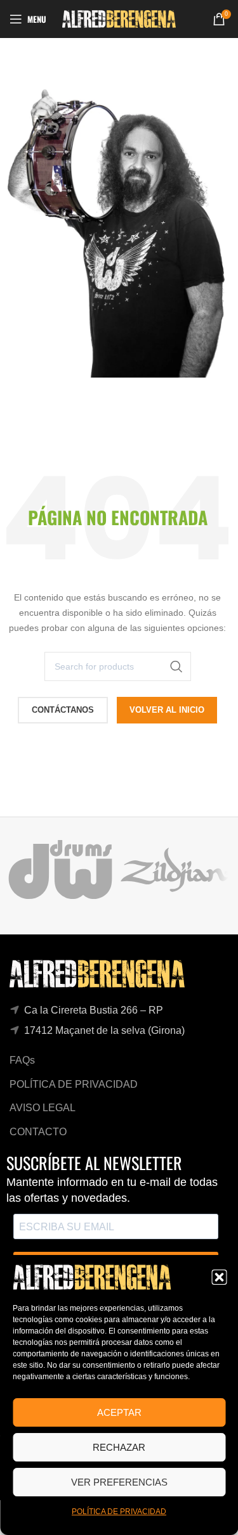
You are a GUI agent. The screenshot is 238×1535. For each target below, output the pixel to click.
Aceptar (119, 1412)
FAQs (22, 1060)
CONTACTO (38, 1131)
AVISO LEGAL (43, 1107)
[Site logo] (119, 18)
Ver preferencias (119, 1482)
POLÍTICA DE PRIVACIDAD (119, 1511)
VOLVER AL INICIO (166, 710)
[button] (219, 1277)
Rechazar (119, 1447)
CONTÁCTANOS (63, 710)
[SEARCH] (176, 666)
